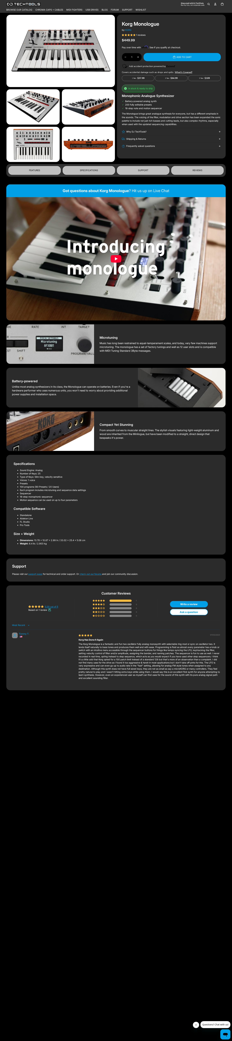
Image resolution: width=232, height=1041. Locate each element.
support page (35, 574)
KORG (128, 30)
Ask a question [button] (189, 612)
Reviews (197, 170)
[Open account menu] (215, 4)
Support (143, 170)
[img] (85, 635)
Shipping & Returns (136, 139)
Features (34, 170)
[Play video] (116, 259)
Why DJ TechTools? (136, 131)
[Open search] (208, 4)
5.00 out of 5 (51, 606)
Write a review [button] (189, 604)
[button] (129, 35)
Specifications (89, 170)
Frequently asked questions (140, 146)
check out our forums (90, 574)
